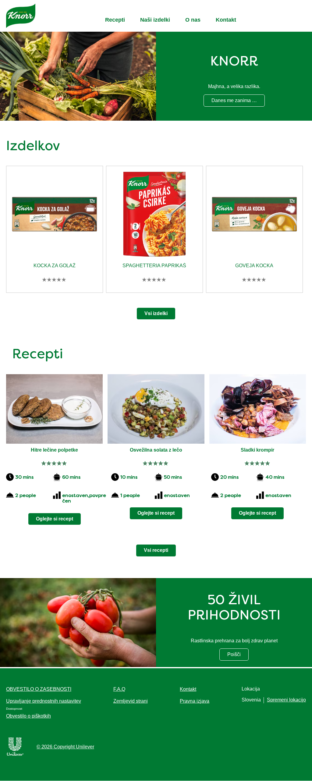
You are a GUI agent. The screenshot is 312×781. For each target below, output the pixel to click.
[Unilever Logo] (15, 754)
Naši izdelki (155, 20)
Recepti (115, 20)
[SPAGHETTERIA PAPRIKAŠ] (154, 216)
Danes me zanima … (234, 102)
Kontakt (226, 20)
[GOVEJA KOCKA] (254, 216)
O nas (192, 20)
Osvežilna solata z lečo (156, 450)
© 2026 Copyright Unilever (65, 746)
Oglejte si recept (54, 518)
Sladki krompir (257, 450)
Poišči (238, 656)
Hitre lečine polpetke (54, 450)
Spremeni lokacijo (286, 699)
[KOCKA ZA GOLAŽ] (54, 216)
